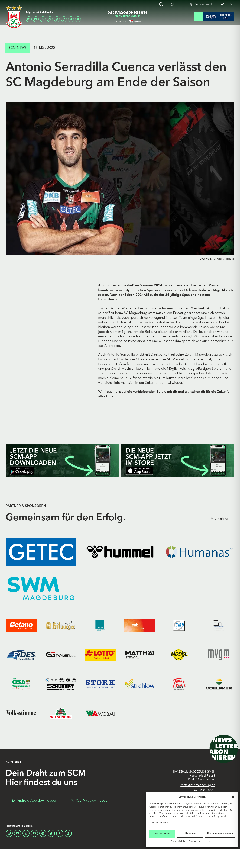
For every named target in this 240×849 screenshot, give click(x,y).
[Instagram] (29, 19)
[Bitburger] (60, 625)
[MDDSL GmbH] (179, 654)
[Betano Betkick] (21, 625)
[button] (233, 797)
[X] (71, 19)
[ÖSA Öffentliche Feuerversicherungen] (21, 684)
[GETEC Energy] (41, 552)
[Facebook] (50, 19)
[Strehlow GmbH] (139, 684)
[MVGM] (218, 654)
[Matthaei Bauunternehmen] (139, 654)
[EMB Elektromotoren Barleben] (179, 625)
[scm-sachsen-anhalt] (128, 17)
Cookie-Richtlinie (179, 841)
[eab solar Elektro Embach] (139, 625)
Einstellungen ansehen (219, 833)
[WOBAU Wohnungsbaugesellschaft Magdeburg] (100, 713)
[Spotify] (57, 19)
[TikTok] (64, 19)
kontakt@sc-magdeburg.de (197, 785)
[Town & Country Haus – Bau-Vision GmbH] (179, 684)
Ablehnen (190, 833)
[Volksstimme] (21, 713)
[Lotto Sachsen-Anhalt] (100, 654)
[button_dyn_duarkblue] (218, 16)
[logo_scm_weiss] (14, 16)
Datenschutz (195, 841)
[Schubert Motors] (60, 684)
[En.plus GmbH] (218, 625)
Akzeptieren (162, 833)
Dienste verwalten (159, 823)
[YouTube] (36, 19)
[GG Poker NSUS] (60, 654)
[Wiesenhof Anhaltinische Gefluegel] (60, 713)
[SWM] (41, 588)
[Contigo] (100, 625)
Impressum (208, 841)
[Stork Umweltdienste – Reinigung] (100, 684)
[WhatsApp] (43, 19)
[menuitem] (177, 4)
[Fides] (21, 654)
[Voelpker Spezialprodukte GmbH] (218, 684)
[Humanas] (199, 552)
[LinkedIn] (78, 19)
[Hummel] (120, 552)
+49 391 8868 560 (203, 790)
